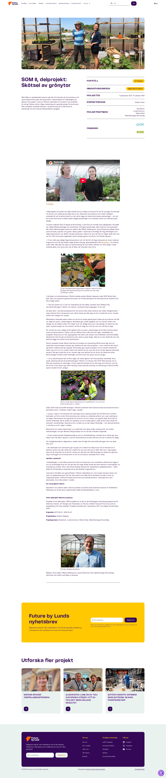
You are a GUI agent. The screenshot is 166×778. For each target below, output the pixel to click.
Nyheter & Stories (64, 3)
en (157, 3)
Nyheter (105, 753)
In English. (50, 204)
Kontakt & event (76, 3)
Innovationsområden (109, 756)
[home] (13, 3)
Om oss (84, 742)
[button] (87, 3)
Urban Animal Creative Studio (95, 769)
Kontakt (84, 756)
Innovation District (51, 3)
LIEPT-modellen (108, 742)
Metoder (41, 3)
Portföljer (24, 3)
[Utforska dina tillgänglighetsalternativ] (161, 773)
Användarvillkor (139, 769)
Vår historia (86, 753)
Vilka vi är (85, 749)
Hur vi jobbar (32, 3)
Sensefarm (105, 242)
